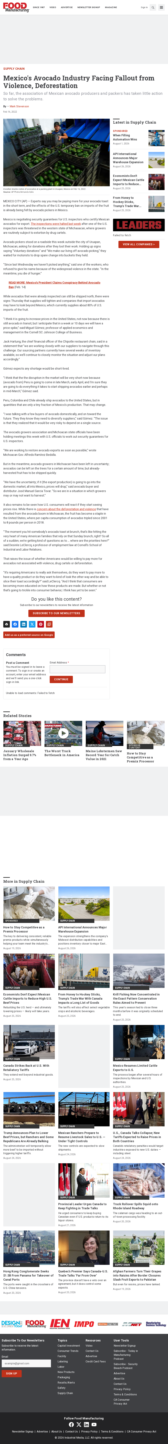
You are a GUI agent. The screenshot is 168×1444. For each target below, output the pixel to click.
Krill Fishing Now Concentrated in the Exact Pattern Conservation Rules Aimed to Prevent (136, 998)
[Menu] (161, 7)
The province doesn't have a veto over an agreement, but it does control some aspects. (82, 1284)
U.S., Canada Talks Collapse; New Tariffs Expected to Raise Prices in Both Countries (137, 1137)
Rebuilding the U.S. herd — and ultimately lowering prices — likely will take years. (27, 1009)
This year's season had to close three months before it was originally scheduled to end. (138, 1011)
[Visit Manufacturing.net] (132, 1323)
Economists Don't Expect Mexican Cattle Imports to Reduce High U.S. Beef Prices (128, 180)
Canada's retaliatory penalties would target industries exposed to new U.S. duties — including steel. (138, 1149)
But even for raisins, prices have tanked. (136, 1284)
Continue (61, 679)
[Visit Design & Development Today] (12, 1323)
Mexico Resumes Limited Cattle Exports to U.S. (135, 1067)
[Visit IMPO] (84, 1323)
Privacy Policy (89, 1431)
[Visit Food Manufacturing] (36, 1323)
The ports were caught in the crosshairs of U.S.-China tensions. (28, 1286)
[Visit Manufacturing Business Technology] (156, 1323)
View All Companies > (139, 244)
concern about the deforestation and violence (66, 509)
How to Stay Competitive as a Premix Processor (140, 757)
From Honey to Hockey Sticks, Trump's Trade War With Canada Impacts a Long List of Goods (129, 202)
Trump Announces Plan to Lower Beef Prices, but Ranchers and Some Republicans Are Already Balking (28, 1137)
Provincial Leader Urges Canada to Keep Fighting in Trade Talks (82, 1206)
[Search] (153, 7)
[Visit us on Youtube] (94, 1424)
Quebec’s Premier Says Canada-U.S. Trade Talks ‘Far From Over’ (83, 1273)
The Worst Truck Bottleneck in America (61, 753)
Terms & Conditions (112, 1431)
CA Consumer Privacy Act (141, 1431)
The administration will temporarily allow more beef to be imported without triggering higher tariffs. (27, 1149)
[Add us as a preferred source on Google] (49, 624)
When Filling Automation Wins (125, 137)
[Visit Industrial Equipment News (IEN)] (60, 1323)
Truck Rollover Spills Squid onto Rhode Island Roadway (135, 1206)
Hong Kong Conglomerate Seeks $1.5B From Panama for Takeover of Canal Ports (28, 1275)
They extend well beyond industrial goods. (28, 1074)
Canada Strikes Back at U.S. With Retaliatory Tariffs (26, 1067)
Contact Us (71, 1431)
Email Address (59, 662)
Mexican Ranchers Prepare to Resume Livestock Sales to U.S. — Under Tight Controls (81, 1137)
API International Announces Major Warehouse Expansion (128, 158)
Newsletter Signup (22, 1431)
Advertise (42, 1431)
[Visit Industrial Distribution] (108, 1323)
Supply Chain (14, 68)
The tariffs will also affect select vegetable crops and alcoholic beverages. (84, 1009)
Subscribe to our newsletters (56, 613)
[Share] (15, 624)
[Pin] (40, 624)
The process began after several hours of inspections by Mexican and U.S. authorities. (137, 1078)
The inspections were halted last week (56, 224)
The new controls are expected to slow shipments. (81, 1147)
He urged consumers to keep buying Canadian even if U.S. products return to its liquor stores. (83, 1217)
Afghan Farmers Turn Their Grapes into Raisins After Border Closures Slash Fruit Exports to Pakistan (137, 1275)
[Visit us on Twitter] (78, 1424)
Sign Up (11, 1373)
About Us (56, 1431)
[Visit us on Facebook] (71, 1424)
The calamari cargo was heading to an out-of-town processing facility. (138, 1215)
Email (5, 1356)
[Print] (6, 624)
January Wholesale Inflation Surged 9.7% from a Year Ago (19, 755)
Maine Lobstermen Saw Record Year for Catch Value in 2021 (104, 755)
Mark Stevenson (19, 106)
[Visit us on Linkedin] (86, 1424)
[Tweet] (32, 624)
